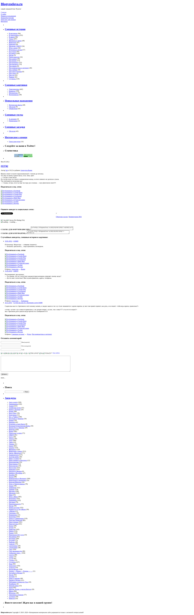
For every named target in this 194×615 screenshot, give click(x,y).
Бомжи (11, 420)
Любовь (11, 489)
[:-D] (19, 353)
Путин (11, 527)
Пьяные (11, 77)
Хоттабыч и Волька (15, 573)
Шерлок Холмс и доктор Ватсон (20, 589)
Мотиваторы (13, 93)
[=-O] (23, 353)
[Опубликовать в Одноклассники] (13, 200)
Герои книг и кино (15, 433)
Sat (7, 170)
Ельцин (11, 448)
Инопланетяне (14, 462)
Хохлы (11, 575)
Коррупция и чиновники (17, 480)
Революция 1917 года (16, 535)
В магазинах (13, 33)
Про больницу (14, 62)
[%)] (41, 353)
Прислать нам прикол (8, 19)
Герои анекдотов (14, 141)
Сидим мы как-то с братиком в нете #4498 (27, 303)
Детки (11, 39)
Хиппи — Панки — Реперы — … (20, 571)
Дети (10, 440)
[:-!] (27, 353)
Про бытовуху (14, 64)
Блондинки (13, 415)
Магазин (12, 491)
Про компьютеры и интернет (19, 68)
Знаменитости (14, 455)
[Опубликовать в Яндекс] (10, 203)
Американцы (13, 404)
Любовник (24, 301)
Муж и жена (13, 48)
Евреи (11, 446)
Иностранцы (13, 464)
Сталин (11, 560)
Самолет (12, 544)
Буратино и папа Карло (17, 424)
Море (11, 495)
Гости (11, 437)
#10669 (15, 241)
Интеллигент (13, 466)
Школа (11, 591)
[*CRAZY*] (47, 353)
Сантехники (13, 546)
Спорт (11, 556)
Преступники (13, 522)
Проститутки (13, 524)
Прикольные (13, 121)
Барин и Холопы (14, 409)
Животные (12, 42)
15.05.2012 (8, 271)
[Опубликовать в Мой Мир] (11, 198)
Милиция (12, 493)
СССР (11, 558)
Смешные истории (17, 334)
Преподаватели (14, 57)
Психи (11, 526)
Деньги (11, 438)
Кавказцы (12, 44)
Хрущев (11, 576)
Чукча (11, 587)
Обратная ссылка (62, 217)
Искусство (12, 468)
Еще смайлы (56, 353)
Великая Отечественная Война (19, 426)
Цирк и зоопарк (14, 578)
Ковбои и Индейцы (15, 473)
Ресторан (12, 538)
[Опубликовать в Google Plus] (11, 194)
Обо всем (12, 107)
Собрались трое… (15, 553)
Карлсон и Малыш (15, 471)
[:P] (14, 353)
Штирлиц (12, 593)
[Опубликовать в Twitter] (9, 201)
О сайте (3, 14)
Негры (11, 55)
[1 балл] (4, 220)
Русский (12, 540)
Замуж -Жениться (15, 453)
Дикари (11, 444)
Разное (11, 533)
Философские (13, 569)
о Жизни (12, 511)
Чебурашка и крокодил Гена (18, 582)
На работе (12, 53)
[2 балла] (10, 220)
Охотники (12, 513)
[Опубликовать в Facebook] (10, 191)
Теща (10, 564)
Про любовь (13, 70)
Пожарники (13, 515)
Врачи (30, 170)
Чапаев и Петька (14, 580)
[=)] (2, 353)
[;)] (12, 353)
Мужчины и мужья (15, 50)
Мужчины (12, 498)
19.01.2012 (8, 241)
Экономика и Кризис (16, 595)
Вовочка (12, 429)
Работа (11, 531)
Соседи (11, 555)
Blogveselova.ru (12, 4)
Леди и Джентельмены (17, 484)
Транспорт (12, 566)
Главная (3, 12)
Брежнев (12, 422)
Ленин (11, 486)
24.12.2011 (8, 303)
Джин (11, 442)
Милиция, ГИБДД (15, 46)
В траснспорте (14, 35)
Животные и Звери (15, 451)
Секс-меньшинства (15, 551)
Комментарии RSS (75, 217)
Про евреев (13, 66)
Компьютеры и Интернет (17, 478)
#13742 (4, 166)
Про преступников (15, 71)
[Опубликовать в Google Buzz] (11, 192)
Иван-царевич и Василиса (18, 460)
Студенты (12, 79)
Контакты (4, 21)
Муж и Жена (13, 497)
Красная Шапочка (15, 482)
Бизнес (11, 411)
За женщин (13, 119)
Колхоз (11, 477)
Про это (11, 75)
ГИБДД (11, 435)
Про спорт (12, 73)
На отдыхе (12, 51)
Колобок (12, 475)
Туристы (12, 567)
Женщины (12, 449)
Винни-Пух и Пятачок (16, 428)
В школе (12, 37)
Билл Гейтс (13, 413)
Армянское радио (15, 408)
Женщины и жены (15, 41)
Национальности (15, 504)
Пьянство (12, 529)
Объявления (13, 108)
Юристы (12, 598)
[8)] (5, 353)
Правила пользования (8, 16)
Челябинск (12, 584)
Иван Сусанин (14, 458)
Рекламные (13, 537)
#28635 (15, 271)
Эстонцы (12, 596)
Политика (12, 517)
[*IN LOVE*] (34, 353)
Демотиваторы (14, 89)
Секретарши (13, 547)
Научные (12, 502)
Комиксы (12, 91)
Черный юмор (14, 586)
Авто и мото (13, 402)
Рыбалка (12, 542)
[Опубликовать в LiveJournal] (11, 196)
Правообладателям (7, 18)
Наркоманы (13, 500)
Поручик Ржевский (15, 520)
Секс (10, 549)
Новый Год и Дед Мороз (17, 509)
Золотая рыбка (14, 457)
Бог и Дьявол (13, 417)
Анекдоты (24, 170)
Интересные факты (15, 105)
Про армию (13, 59)
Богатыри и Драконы (16, 418)
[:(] (9, 353)
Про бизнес (13, 61)
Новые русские (14, 507)
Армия (11, 406)
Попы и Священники (16, 518)
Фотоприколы (14, 95)
